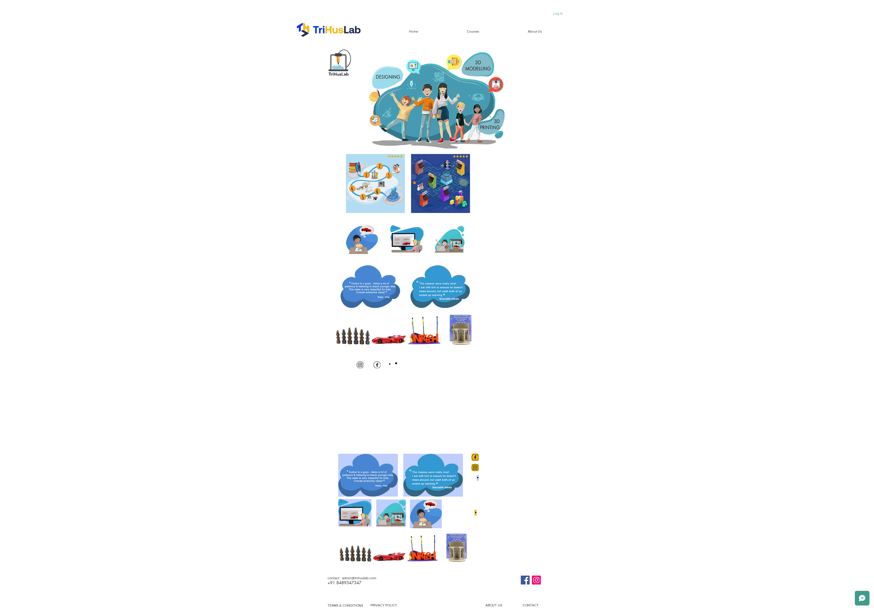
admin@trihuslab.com (359, 578)
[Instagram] (536, 580)
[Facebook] (525, 580)
